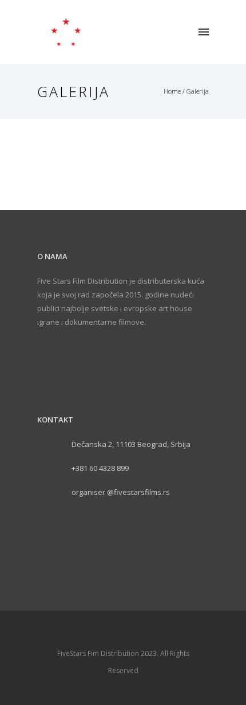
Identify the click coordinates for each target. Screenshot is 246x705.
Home (172, 91)
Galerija (198, 91)
